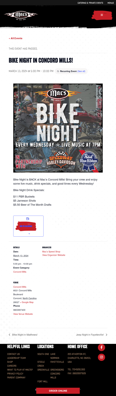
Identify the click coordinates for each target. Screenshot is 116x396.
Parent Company (16, 377)
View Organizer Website (53, 254)
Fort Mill (42, 381)
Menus (111, 3)
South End (43, 354)
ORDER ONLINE (58, 390)
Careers (11, 366)
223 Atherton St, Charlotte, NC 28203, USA (79, 358)
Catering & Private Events (90, 3)
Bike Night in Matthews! (24, 334)
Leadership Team (16, 358)
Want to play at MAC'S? (20, 369)
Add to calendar (26, 226)
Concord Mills (19, 271)
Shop (10, 362)
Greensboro (57, 369)
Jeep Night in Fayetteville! (90, 334)
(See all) (81, 71)
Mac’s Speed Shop (51, 251)
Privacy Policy (15, 373)
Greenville (43, 369)
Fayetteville (57, 362)
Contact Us (13, 354)
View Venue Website (23, 313)
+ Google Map (27, 302)
